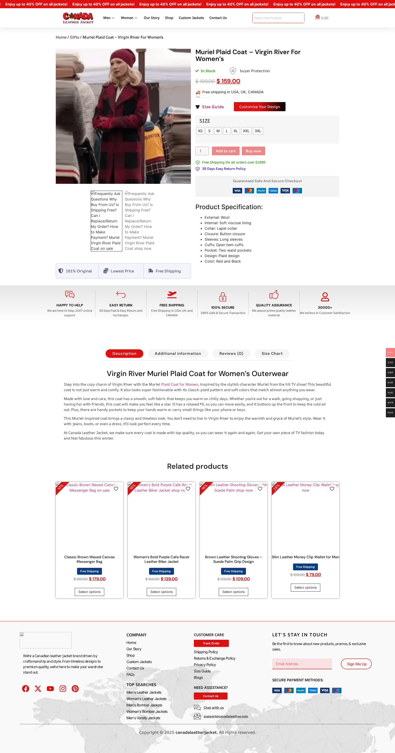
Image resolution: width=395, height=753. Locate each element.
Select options (89, 592)
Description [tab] (124, 353)
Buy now (253, 150)
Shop (169, 17)
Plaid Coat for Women (179, 384)
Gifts (74, 37)
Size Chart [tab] (272, 353)
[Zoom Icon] (123, 116)
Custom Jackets (191, 17)
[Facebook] (25, 688)
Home (61, 37)
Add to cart (226, 150)
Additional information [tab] (178, 353)
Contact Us (218, 17)
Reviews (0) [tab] (231, 353)
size (204, 120)
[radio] (200, 130)
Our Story (152, 17)
